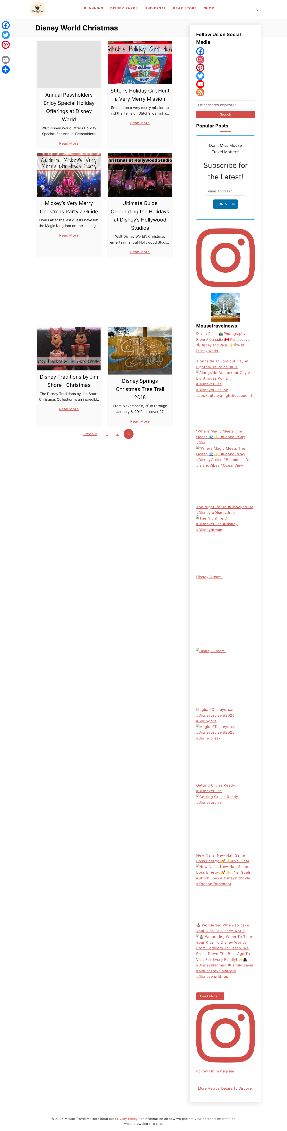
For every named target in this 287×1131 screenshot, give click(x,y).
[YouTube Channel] (225, 84)
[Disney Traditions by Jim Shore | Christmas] (69, 348)
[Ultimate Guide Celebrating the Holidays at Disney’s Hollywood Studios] (140, 175)
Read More (69, 143)
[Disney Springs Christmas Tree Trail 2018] (140, 351)
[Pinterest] (225, 68)
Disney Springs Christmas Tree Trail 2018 (140, 389)
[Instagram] (225, 59)
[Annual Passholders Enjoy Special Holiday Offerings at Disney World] (69, 64)
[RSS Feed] (225, 92)
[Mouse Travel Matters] (37, 9)
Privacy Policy (126, 1119)
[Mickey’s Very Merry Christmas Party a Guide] (69, 175)
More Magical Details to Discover (225, 1088)
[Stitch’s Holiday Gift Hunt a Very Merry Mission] (140, 62)
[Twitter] (225, 76)
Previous (90, 434)
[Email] (6, 60)
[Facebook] (225, 51)
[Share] (6, 69)
